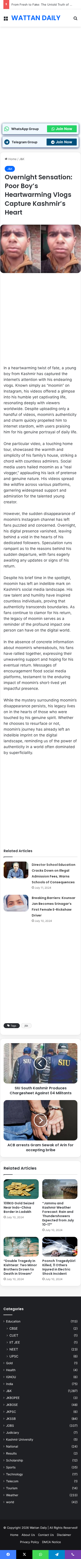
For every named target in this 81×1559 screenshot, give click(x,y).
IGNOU (11, 1377)
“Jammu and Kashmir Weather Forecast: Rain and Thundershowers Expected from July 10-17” (58, 1214)
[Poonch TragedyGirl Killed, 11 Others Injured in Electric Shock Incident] (59, 1247)
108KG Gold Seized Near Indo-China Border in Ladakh (19, 1207)
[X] (24, 1554)
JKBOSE (12, 1405)
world (10, 1502)
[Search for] (75, 20)
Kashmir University (19, 1439)
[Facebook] (8, 1554)
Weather (12, 1495)
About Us (28, 1535)
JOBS (10, 1425)
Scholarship (14, 1460)
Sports (11, 1467)
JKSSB (11, 1418)
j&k (26, 1025)
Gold (9, 1363)
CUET (13, 1335)
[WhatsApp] (40, 1554)
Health (11, 1370)
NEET (13, 1349)
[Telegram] (57, 1554)
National (12, 1446)
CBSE (13, 1328)
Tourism (12, 1488)
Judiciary (12, 1432)
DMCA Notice (51, 1542)
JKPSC (11, 1412)
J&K (21, 159)
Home (12, 159)
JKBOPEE (13, 1398)
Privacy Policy (29, 1542)
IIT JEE (14, 1342)
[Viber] (73, 1554)
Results (11, 1453)
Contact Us (46, 1535)
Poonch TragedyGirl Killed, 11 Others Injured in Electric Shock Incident (58, 1267)
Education (13, 1321)
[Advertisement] (40, 80)
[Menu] (5, 20)
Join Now (64, 128)
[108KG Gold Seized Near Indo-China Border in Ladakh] (21, 1189)
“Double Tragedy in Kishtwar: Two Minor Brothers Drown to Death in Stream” (20, 1267)
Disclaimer (64, 1535)
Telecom (12, 1481)
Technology (14, 1474)
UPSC (13, 1356)
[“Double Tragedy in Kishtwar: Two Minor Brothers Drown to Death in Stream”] (21, 1247)
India (9, 1384)
